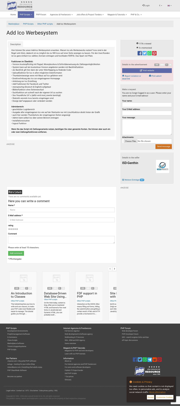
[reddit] (154, 361)
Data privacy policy (46, 391)
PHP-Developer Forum (130, 334)
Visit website (148, 70)
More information (157, 392)
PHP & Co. (135, 14)
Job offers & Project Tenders (89, 14)
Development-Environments (17, 331)
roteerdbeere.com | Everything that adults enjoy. (24, 367)
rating (10, 225)
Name (11, 205)
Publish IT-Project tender (74, 370)
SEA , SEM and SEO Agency (75, 340)
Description (15, 44)
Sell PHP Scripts (71, 373)
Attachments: (128, 137)
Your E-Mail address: (131, 109)
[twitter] (144, 54)
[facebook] (140, 54)
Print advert (156, 76)
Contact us (20, 391)
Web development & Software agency (79, 334)
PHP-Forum (41, 14)
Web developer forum (130, 331)
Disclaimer (34, 391)
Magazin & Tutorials (116, 14)
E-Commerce (12, 337)
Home (13, 14)
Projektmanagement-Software (18, 334)
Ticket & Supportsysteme (16, 346)
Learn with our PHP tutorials (75, 354)
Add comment (16, 253)
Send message (163, 146)
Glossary (68, 380)
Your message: (128, 117)
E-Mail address (15, 215)
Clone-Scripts (12, 340)
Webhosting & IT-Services (74, 337)
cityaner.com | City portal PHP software (21, 361)
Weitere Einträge (133, 180)
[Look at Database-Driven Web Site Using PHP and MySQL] (56, 278)
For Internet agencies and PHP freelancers (80, 364)
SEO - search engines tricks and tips (135, 337)
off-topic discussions (130, 340)
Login (147, 5)
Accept (150, 397)
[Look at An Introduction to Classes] (23, 278)
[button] (160, 5)
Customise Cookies (165, 397)
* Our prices (69, 376)
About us (68, 361)
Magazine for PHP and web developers (79, 351)
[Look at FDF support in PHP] (89, 278)
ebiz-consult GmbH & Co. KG (34, 396)
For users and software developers (78, 367)
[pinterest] (154, 54)
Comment (12, 234)
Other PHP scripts (17, 301)
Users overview (70, 343)
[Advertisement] (61, 164)
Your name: (127, 101)
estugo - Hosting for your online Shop (21, 364)
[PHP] (19, 5)
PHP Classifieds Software (17, 370)
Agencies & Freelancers (60, 14)
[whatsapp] (149, 54)
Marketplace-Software (15, 343)
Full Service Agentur (72, 331)
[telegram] (149, 360)
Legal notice (10, 391)
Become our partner (14, 376)
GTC (27, 391)
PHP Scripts (25, 14)
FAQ (55, 391)
